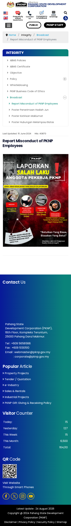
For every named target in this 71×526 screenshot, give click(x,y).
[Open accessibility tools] (65, 18)
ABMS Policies (18, 60)
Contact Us (30, 17)
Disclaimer (10, 522)
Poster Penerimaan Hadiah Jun (30, 110)
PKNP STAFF (55, 25)
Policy (13, 79)
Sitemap (53, 17)
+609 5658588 (21, 343)
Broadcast (16, 97)
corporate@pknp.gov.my (32, 357)
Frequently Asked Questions (17, 18)
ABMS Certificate (20, 66)
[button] (64, 79)
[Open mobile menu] (8, 25)
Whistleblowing (19, 85)
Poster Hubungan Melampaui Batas (33, 122)
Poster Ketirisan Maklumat (27, 116)
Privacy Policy (27, 522)
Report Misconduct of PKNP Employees (35, 103)
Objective (16, 72)
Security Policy (46, 522)
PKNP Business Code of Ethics (27, 91)
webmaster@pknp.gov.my (32, 352)
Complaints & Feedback (41, 17)
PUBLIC (33, 25)
